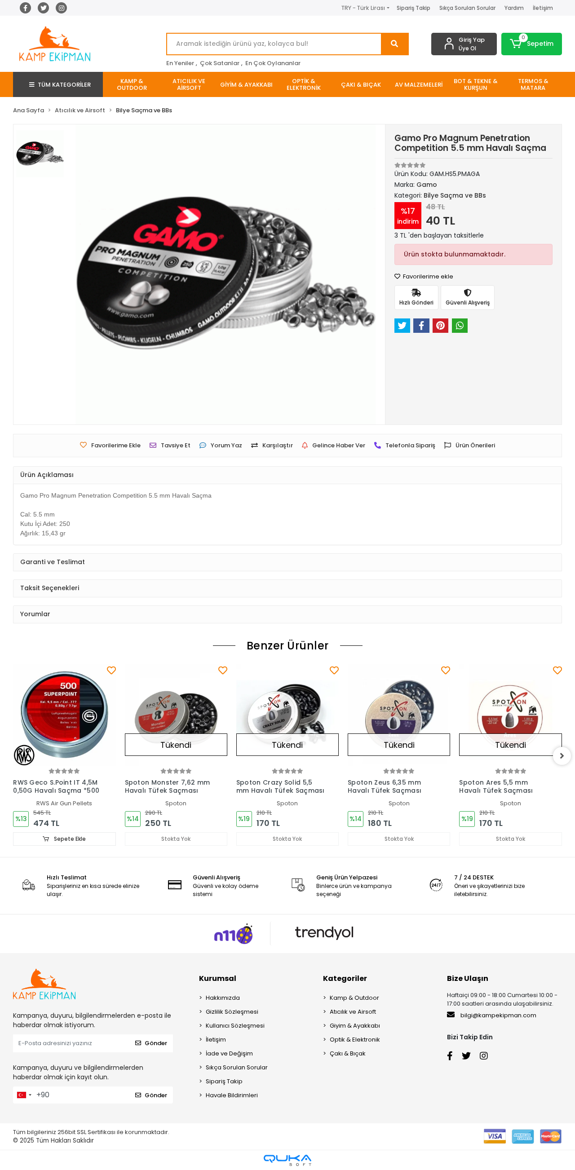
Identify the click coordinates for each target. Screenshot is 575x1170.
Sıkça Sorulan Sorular (467, 8)
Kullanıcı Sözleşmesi (235, 1025)
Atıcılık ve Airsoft (353, 1011)
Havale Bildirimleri (232, 1095)
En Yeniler (180, 63)
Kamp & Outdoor (354, 997)
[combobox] (23, 1095)
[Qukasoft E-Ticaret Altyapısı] (287, 1160)
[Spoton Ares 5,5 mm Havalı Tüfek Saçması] (510, 715)
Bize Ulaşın (467, 978)
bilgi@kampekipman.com (497, 1015)
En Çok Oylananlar (273, 63)
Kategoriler (345, 978)
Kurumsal (217, 978)
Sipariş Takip (413, 8)
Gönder (156, 1043)
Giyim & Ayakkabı (355, 1025)
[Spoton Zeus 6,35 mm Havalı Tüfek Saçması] (399, 715)
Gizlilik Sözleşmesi (232, 1011)
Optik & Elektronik (355, 1039)
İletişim (543, 8)
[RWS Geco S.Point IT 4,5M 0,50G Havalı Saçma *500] (64, 715)
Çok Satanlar (219, 63)
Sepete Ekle (69, 839)
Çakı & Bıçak (348, 1053)
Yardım (514, 8)
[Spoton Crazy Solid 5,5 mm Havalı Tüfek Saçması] (287, 715)
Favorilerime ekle (427, 276)
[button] (531, 44)
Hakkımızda (223, 997)
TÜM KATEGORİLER (64, 84)
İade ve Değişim (229, 1053)
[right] (562, 756)
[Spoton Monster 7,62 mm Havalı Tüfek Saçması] (176, 715)
